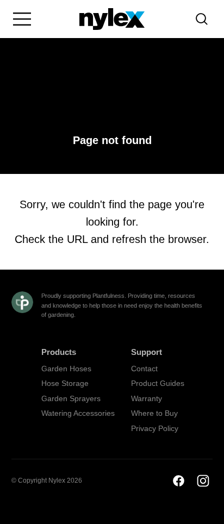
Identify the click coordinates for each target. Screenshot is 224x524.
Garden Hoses (66, 368)
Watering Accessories (78, 413)
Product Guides (157, 383)
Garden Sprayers (71, 398)
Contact (144, 368)
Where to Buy (154, 413)
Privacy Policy (154, 428)
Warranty (146, 398)
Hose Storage (65, 383)
